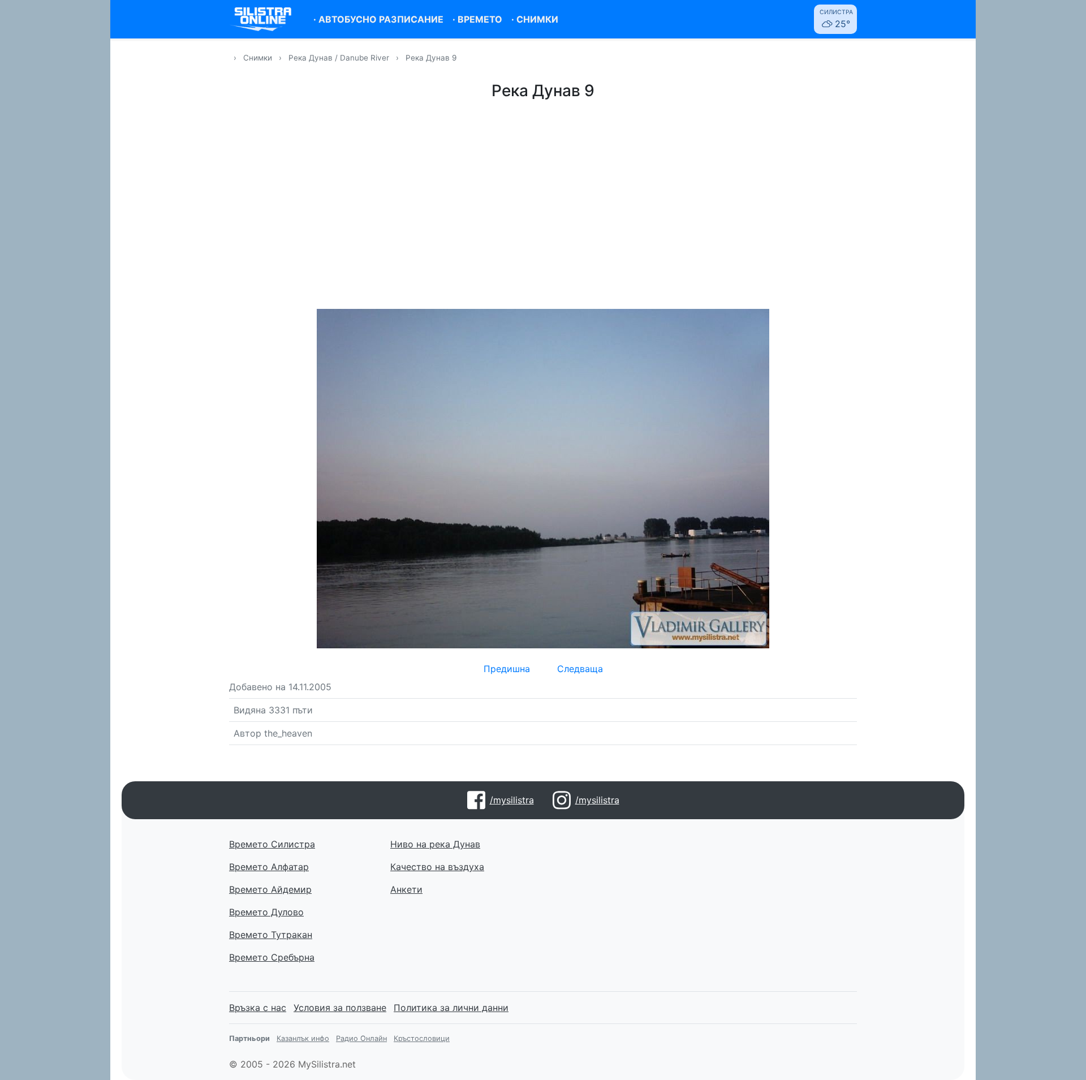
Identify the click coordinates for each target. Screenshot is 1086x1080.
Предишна (507, 668)
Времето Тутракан (270, 934)
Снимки (257, 57)
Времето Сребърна (271, 957)
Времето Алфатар (269, 866)
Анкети (406, 889)
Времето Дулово (266, 912)
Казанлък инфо (303, 1038)
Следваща (580, 668)
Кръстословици (422, 1038)
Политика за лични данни (451, 1007)
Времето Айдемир (270, 889)
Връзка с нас (257, 1007)
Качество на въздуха (437, 866)
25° (836, 18)
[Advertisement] (543, 202)
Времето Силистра (272, 844)
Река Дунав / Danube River (339, 57)
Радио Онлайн (361, 1038)
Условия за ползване (340, 1007)
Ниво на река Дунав (435, 844)
